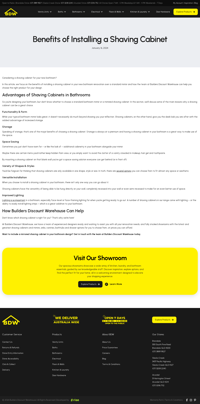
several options (123, 171)
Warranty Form (156, 400)
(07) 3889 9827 (36, 3)
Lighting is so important (13, 200)
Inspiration (188, 3)
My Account (178, 3)
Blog (196, 3)
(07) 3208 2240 (67, 3)
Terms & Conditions (174, 400)
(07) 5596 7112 (92, 3)
